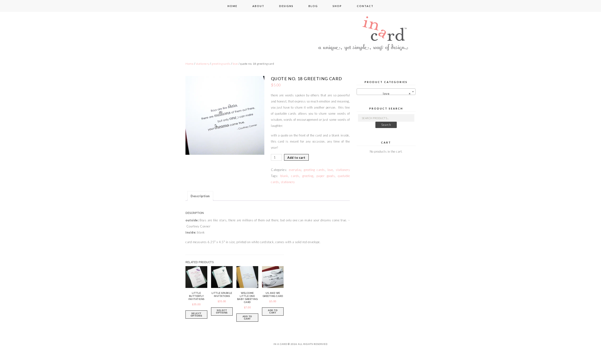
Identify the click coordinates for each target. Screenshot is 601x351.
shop (337, 6)
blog (313, 6)
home (232, 6)
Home (189, 63)
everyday (295, 170)
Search (386, 125)
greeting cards (221, 63)
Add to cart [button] (247, 317)
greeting (307, 176)
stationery (202, 63)
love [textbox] (394, 93)
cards (295, 176)
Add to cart (296, 157)
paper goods (325, 176)
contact (365, 6)
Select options (196, 314)
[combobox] (386, 91)
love (235, 63)
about (258, 6)
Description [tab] (200, 196)
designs (286, 6)
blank (284, 176)
